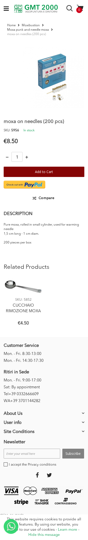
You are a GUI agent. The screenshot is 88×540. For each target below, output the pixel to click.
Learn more (67, 530)
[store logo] (36, 9)
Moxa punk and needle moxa (28, 29)
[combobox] (70, 9)
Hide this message (44, 535)
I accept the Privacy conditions (32, 464)
